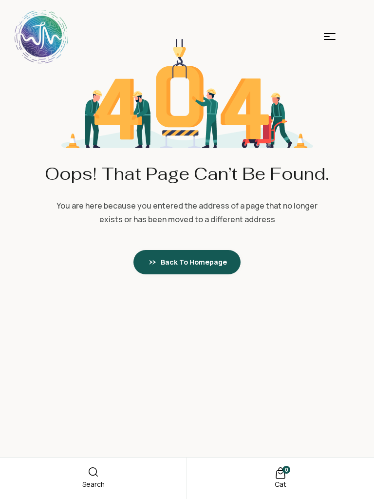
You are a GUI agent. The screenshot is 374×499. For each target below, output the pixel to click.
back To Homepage (194, 262)
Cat (280, 484)
